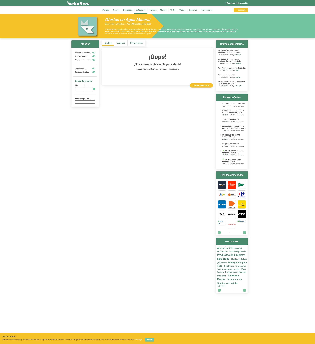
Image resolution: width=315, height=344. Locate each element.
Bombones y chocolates (235, 266)
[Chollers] (78, 3)
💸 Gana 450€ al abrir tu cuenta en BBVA (231, 160)
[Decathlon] (222, 204)
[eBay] (222, 195)
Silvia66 (238, 55)
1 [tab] (230, 232)
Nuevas (116, 10)
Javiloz (238, 77)
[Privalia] (232, 214)
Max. (86, 85)
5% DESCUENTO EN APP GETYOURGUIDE (231, 136)
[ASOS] (242, 214)
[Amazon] (222, 185)
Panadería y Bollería (237, 252)
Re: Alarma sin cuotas (226, 75)
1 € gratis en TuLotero (230, 144)
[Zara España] (222, 214)
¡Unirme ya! (230, 3)
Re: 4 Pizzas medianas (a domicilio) (232, 68)
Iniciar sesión (242, 3)
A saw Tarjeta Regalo (230, 119)
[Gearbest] (242, 204)
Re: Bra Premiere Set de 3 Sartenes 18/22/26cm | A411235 (231, 82)
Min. (77, 85)
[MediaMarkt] (232, 224)
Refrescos (221, 286)
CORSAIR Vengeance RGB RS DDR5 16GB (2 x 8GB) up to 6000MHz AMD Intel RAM (233, 111)
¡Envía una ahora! (201, 85)
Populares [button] (127, 10)
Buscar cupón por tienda (85, 99)
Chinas (182, 10)
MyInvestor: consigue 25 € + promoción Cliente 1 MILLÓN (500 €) (233, 127)
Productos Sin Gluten (231, 269)
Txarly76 (238, 86)
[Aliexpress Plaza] (232, 185)
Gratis (172, 10)
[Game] (242, 224)
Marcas (163, 10)
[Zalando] (232, 204)
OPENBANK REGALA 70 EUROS (233, 104)
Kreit (237, 70)
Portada (105, 10)
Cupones (193, 10)
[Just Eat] (222, 224)
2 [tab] (234, 232)
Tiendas (152, 10)
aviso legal (138, 340)
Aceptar (149, 340)
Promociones (207, 10)
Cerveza (220, 272)
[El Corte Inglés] (242, 185)
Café (219, 269)
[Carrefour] (242, 195)
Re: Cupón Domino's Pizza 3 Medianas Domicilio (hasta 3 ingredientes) (229, 51)
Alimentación (225, 248)
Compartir (242, 10)
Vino (243, 269)
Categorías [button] (140, 10)
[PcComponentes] (232, 195)
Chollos (108, 43)
